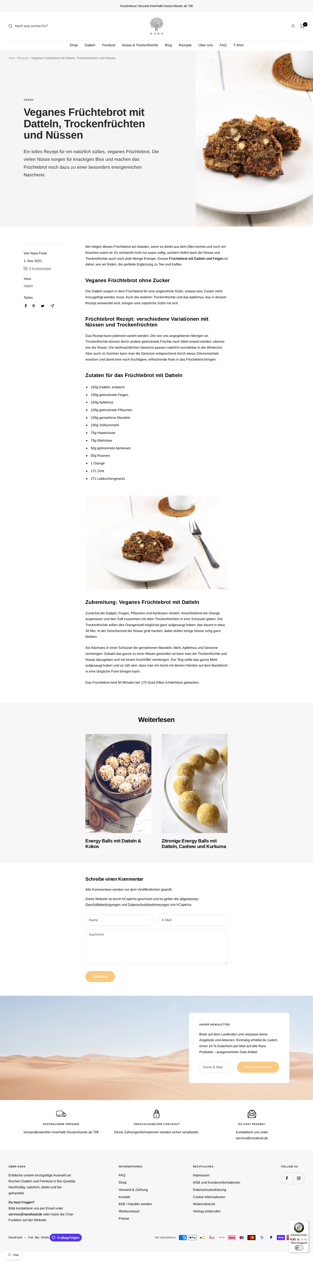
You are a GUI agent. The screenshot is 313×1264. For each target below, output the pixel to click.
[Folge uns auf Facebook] (287, 1178)
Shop (74, 45)
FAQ (223, 45)
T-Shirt (238, 45)
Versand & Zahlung (133, 1190)
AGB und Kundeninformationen (216, 1182)
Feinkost (108, 45)
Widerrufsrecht (204, 1204)
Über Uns (205, 45)
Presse (124, 1218)
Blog (168, 45)
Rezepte (185, 45)
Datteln (90, 45)
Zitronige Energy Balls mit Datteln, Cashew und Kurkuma (194, 843)
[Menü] (306, 1222)
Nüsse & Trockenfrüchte (140, 45)
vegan (29, 99)
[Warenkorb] (302, 26)
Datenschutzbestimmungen (148, 904)
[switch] (299, 1247)
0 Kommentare (40, 268)
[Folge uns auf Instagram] (298, 1178)
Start (12, 58)
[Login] (293, 26)
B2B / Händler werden (135, 1204)
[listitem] (26, 306)
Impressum (201, 1175)
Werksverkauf (129, 1211)
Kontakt (124, 1197)
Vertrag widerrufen (207, 1211)
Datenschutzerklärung (209, 1190)
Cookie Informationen (209, 1197)
